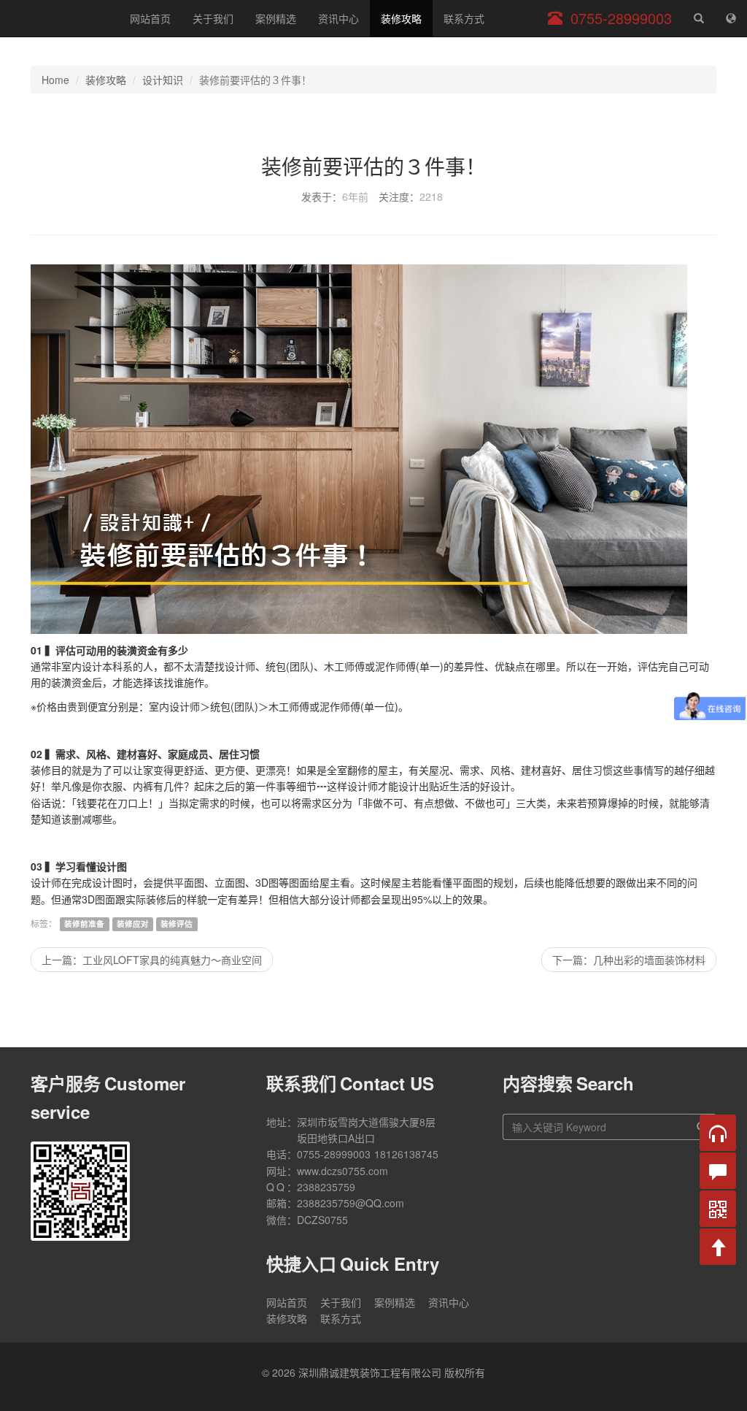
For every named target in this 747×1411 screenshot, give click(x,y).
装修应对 (133, 923)
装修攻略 (401, 18)
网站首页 (150, 18)
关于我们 (213, 18)
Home (55, 79)
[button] (718, 1132)
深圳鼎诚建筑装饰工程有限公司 (59, 18)
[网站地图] (731, 18)
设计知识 (162, 79)
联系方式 (464, 18)
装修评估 (176, 923)
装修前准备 (84, 923)
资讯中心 (338, 18)
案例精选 (275, 18)
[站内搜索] (699, 18)
